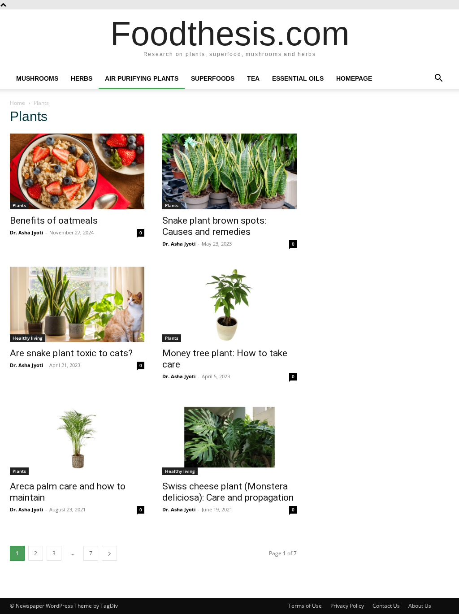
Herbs (81, 78)
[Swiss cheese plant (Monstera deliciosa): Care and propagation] (229, 437)
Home (17, 103)
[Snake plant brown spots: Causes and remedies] (229, 171)
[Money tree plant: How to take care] (229, 304)
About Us (419, 606)
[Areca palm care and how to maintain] (77, 437)
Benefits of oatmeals (54, 220)
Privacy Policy (347, 606)
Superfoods (212, 78)
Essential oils (298, 78)
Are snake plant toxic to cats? (71, 353)
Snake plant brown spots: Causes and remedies (214, 226)
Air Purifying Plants (141, 78)
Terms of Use (305, 606)
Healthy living (28, 338)
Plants (19, 205)
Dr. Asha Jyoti (26, 232)
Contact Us (386, 606)
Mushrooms (37, 78)
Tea (253, 78)
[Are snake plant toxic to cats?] (77, 304)
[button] (438, 79)
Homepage (354, 78)
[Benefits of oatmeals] (77, 171)
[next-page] (109, 553)
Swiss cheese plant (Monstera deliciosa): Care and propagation (228, 492)
